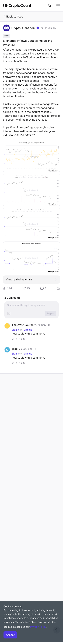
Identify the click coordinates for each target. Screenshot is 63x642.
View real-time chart (19, 279)
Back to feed (14, 16)
